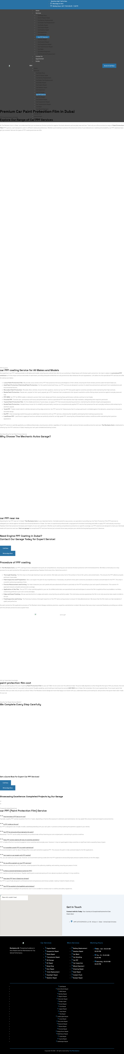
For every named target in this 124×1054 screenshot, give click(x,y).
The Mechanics (74, 1051)
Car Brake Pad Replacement (46, 22)
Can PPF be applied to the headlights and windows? (18, 886)
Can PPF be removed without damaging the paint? (18, 832)
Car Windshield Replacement (46, 54)
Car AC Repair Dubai (44, 18)
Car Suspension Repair (45, 44)
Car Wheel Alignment (44, 51)
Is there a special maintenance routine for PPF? (17, 871)
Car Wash (40, 49)
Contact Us (39, 56)
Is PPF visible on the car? (11, 824)
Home (37, 10)
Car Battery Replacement (45, 20)
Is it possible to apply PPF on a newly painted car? (18, 847)
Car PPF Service (43, 37)
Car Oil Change (42, 34)
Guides (38, 61)
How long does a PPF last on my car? (14, 816)
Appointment (40, 59)
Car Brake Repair (43, 25)
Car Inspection (42, 32)
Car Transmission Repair (45, 46)
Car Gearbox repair (43, 30)
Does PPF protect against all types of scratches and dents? (21, 840)
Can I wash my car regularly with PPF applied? (17, 855)
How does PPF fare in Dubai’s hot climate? (16, 878)
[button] (62, 66)
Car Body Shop (42, 15)
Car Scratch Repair (43, 42)
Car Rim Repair (42, 39)
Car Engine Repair (43, 27)
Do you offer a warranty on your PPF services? (17, 863)
